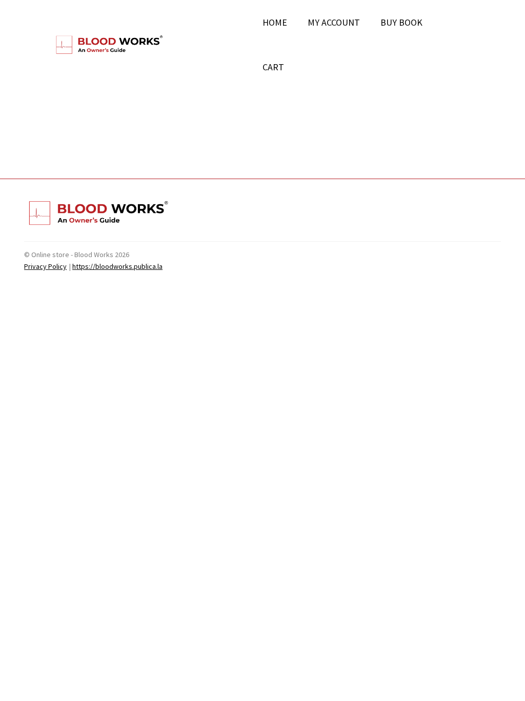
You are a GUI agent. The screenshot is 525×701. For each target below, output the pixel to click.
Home (274, 22)
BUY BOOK (401, 22)
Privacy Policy (45, 266)
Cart (273, 67)
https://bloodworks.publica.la (117, 266)
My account (334, 22)
